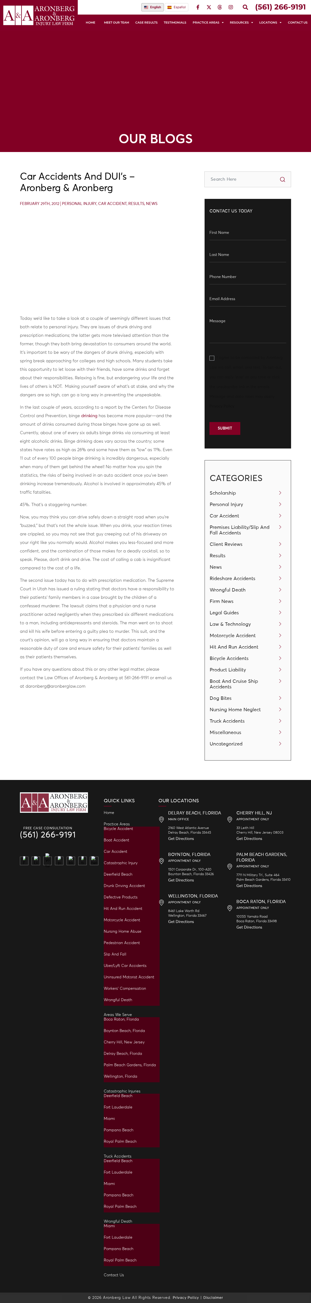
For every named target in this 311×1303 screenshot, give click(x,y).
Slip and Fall (115, 954)
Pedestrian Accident (122, 943)
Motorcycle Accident (233, 635)
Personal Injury (79, 204)
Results (136, 204)
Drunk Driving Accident (124, 886)
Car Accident (112, 204)
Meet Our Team (116, 22)
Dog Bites (221, 698)
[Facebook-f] (198, 7)
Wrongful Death (228, 590)
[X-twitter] (209, 7)
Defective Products (121, 897)
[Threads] (220, 7)
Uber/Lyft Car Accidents (125, 966)
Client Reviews (226, 544)
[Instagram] (231, 7)
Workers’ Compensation (125, 988)
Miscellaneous (225, 732)
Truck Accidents (227, 721)
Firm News (221, 601)
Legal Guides (224, 612)
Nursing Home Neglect (235, 709)
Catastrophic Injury (121, 863)
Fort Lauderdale (118, 1107)
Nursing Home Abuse (122, 931)
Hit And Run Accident (234, 647)
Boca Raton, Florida (121, 1019)
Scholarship (223, 493)
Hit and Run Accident (123, 909)
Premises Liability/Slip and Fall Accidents (239, 530)
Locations (268, 22)
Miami (109, 1119)
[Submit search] (282, 179)
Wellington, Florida (120, 1076)
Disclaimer (213, 1298)
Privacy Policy (221, 406)
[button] (245, 7)
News (151, 204)
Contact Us (298, 22)
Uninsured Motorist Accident (129, 977)
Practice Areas (206, 22)
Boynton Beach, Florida (124, 1031)
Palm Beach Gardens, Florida (130, 1065)
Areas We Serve (118, 1015)
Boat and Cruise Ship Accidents (234, 684)
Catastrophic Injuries (122, 1091)
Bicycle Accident (118, 829)
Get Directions (181, 839)
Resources (239, 22)
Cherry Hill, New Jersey (124, 1042)
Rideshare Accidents (232, 578)
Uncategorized (226, 744)
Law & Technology (230, 624)
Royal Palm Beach (120, 1141)
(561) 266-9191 (48, 835)
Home (90, 22)
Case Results (146, 22)
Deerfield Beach (118, 874)
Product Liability (228, 670)
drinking (89, 416)
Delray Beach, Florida (123, 1054)
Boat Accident (116, 840)
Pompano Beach (118, 1130)
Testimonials (175, 22)
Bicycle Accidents (229, 658)
